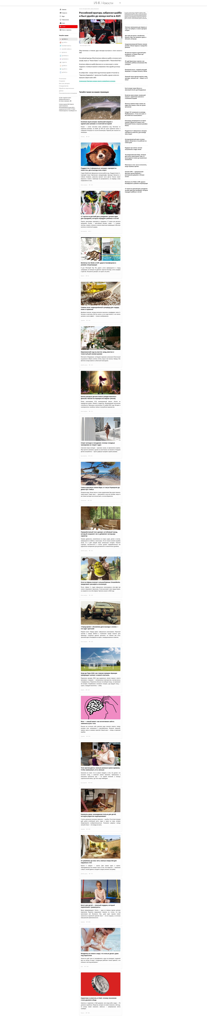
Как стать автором (64, 83)
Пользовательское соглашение (68, 93)
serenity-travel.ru (66, 45)
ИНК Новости (103, 3)
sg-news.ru (65, 39)
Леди (63, 16)
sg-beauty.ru (65, 59)
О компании (62, 78)
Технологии (65, 19)
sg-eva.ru (64, 52)
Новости (64, 13)
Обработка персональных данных (66, 90)
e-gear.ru (64, 62)
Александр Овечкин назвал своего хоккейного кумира (97, 81)
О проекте (62, 81)
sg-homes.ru (65, 55)
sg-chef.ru (64, 42)
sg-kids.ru (64, 65)
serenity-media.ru (66, 49)
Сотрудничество (63, 86)
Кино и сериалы (66, 30)
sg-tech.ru (64, 72)
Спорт (63, 26)
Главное (64, 9)
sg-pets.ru (64, 69)
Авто (63, 23)
